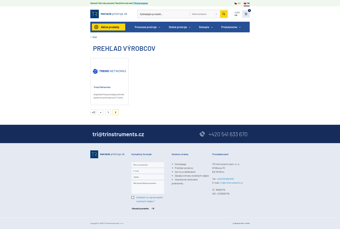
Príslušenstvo (229, 27)
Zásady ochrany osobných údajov (192, 175)
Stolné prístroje (178, 27)
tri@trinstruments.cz (231, 182)
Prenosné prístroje (146, 27)
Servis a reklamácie (185, 171)
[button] (242, 14)
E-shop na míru (238, 223)
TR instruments (140, 3)
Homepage (180, 164)
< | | (93, 112)
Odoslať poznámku (140, 208)
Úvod (94, 37)
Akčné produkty (110, 27)
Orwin (247, 223)
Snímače (204, 27)
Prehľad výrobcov (184, 167)
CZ (239, 3)
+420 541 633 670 (228, 134)
